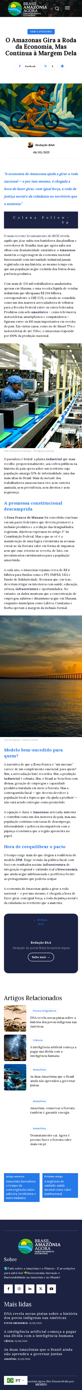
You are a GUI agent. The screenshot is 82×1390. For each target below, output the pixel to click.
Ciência (38, 1040)
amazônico (40, 312)
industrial (54, 459)
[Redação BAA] (30, 145)
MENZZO (41, 1384)
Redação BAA (44, 145)
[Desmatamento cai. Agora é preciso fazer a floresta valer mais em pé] (15, 1136)
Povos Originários (44, 1010)
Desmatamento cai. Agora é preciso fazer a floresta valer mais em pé (50, 1139)
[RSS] (41, 965)
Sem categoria (41, 31)
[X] (40, 1288)
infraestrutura (27, 589)
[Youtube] (51, 1288)
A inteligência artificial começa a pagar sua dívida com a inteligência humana (53, 1051)
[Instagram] (19, 1288)
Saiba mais (39, 957)
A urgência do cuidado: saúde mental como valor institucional (57, 1187)
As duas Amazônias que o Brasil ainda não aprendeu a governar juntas (52, 1081)
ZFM (19, 860)
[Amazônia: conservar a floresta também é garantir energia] (15, 1106)
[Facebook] (8, 1288)
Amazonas (67, 250)
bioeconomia (67, 869)
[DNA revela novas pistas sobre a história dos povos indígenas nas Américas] (15, 1018)
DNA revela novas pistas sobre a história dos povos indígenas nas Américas (53, 1022)
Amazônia (39, 1069)
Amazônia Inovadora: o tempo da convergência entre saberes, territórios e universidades (21, 1189)
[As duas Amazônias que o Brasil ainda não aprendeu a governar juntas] (15, 1077)
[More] (62, 66)
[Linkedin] (29, 1288)
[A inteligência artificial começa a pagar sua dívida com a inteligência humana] (15, 1048)
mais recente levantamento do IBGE (33, 236)
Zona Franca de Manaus (25, 517)
